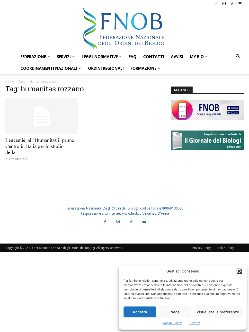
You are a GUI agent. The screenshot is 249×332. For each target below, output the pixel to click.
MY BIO (197, 56)
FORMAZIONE (143, 68)
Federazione (33, 56)
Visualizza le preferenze (217, 312)
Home (9, 81)
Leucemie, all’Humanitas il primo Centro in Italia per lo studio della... (39, 146)
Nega (175, 312)
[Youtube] (240, 3)
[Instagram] (224, 3)
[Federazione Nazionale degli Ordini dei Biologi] (124, 29)
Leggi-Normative (100, 56)
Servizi (64, 56)
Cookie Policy (172, 323)
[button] (239, 271)
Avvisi (177, 56)
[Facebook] (216, 3)
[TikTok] (232, 3)
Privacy (194, 323)
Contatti (153, 56)
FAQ (132, 56)
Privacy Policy (201, 248)
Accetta (140, 312)
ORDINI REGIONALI (106, 68)
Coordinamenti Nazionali (48, 68)
